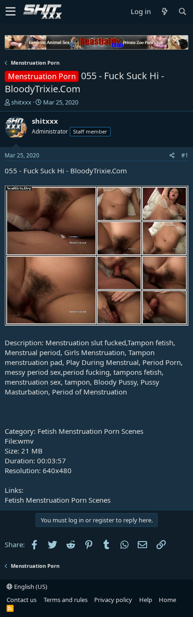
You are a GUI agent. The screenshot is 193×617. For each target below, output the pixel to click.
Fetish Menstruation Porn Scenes (58, 500)
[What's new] (164, 11)
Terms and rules (66, 599)
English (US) (30, 586)
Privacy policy (113, 599)
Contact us (22, 599)
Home (167, 599)
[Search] (182, 11)
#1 (184, 155)
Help (145, 599)
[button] (10, 11)
